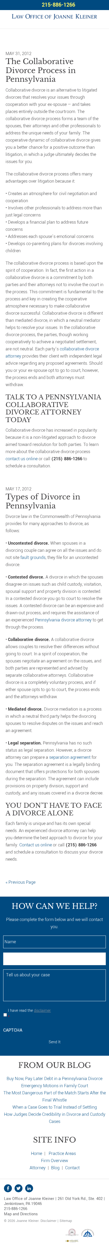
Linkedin (29, 1188)
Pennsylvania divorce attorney (63, 620)
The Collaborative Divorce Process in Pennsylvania (41, 70)
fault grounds (33, 557)
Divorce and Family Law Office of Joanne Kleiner (54, 16)
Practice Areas (62, 1153)
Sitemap (66, 1220)
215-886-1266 (58, 5)
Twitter (18, 1188)
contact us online (22, 459)
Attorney (38, 1168)
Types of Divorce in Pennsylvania (43, 501)
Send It (55, 1042)
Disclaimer (48, 1220)
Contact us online (35, 845)
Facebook (8, 1188)
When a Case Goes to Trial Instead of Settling (54, 1107)
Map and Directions (21, 1214)
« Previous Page (20, 882)
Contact (72, 1168)
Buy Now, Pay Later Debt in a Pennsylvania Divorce (54, 1079)
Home (36, 1153)
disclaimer (42, 1010)
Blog (55, 1168)
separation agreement (69, 757)
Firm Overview (54, 1161)
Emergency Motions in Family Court (54, 1086)
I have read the (29, 1014)
